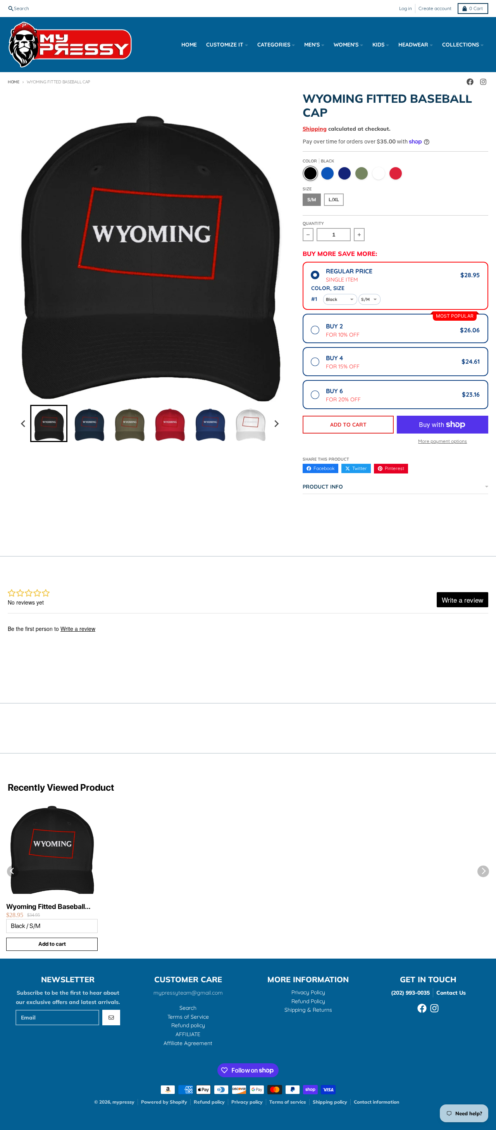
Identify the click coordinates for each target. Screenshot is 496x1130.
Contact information (376, 1102)
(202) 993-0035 (410, 992)
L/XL (334, 199)
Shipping (315, 128)
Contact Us (451, 992)
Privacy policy (247, 1102)
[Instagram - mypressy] (434, 1008)
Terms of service (287, 1102)
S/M (311, 199)
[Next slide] (275, 423)
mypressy (123, 1102)
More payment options (442, 441)
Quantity (313, 223)
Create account (434, 8)
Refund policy (209, 1102)
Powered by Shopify (164, 1102)
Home (13, 82)
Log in (405, 8)
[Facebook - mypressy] (422, 1008)
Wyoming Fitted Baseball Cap (45, 906)
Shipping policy (330, 1102)
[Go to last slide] (23, 423)
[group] (48, 423)
